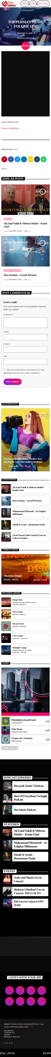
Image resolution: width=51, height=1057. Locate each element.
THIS (31, 1027)
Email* (7, 344)
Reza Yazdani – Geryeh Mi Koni (20, 275)
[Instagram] (9, 1043)
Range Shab (17, 600)
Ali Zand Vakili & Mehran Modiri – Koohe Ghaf (29, 832)
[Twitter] (4, 1043)
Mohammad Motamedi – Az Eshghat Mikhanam (30, 844)
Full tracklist (10, 748)
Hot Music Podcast (25, 809)
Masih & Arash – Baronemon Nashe (29, 524)
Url (5, 356)
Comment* (8, 315)
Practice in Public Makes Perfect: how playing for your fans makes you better (23, 460)
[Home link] (8, 4)
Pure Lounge (18, 612)
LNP (15, 149)
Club (7, 571)
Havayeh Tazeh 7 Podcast (29, 786)
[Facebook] (11, 1043)
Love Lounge (18, 636)
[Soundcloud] (6, 1043)
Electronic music (12, 270)
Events (8, 454)
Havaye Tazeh (18, 624)
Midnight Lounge (20, 648)
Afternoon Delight (13, 575)
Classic (8, 219)
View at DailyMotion (10, 128)
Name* (6, 332)
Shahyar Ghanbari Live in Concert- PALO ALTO (29, 891)
